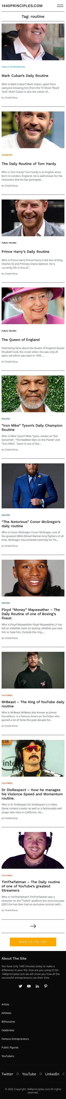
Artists (5, 1004)
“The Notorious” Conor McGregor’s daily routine (31, 524)
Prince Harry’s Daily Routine (25, 251)
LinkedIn (52, 1074)
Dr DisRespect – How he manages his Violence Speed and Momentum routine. (32, 794)
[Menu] (60, 6)
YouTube (29, 1074)
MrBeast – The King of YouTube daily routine (33, 704)
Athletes (6, 418)
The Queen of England (21, 340)
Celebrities (7, 155)
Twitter (7, 1074)
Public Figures (9, 243)
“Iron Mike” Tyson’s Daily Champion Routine (32, 427)
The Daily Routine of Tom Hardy (29, 164)
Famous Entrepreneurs (13, 67)
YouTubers (7, 695)
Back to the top (33, 941)
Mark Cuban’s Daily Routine (25, 75)
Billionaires (8, 1021)
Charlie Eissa (11, 98)
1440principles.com (22, 6)
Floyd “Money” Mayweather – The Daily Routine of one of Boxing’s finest (31, 614)
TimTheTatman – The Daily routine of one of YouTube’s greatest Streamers (31, 886)
